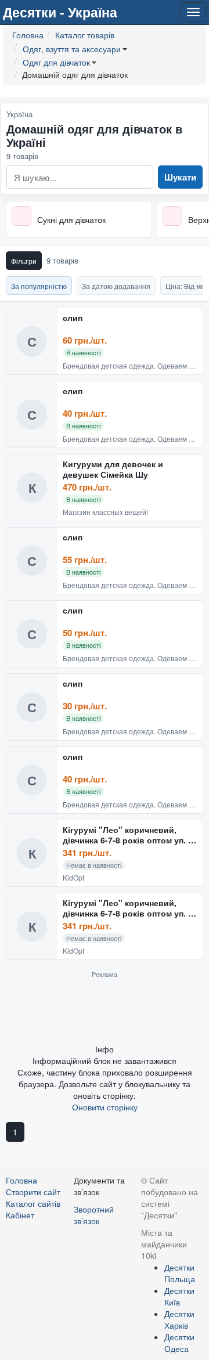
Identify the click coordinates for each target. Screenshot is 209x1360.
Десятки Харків (179, 1319)
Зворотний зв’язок (94, 1214)
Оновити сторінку (105, 1107)
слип (72, 318)
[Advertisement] (104, 1011)
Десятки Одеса (179, 1342)
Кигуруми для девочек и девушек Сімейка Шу (113, 469)
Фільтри (24, 261)
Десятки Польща (179, 1273)
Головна (21, 1180)
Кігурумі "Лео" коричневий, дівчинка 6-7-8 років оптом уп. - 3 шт (127, 835)
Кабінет (20, 1215)
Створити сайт (33, 1191)
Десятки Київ (179, 1296)
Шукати (180, 177)
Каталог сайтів (33, 1203)
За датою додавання (116, 286)
